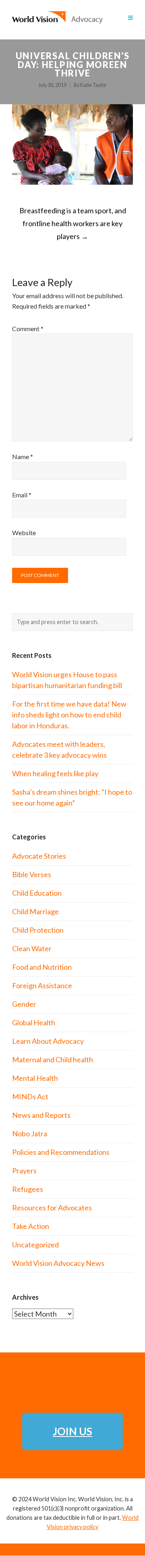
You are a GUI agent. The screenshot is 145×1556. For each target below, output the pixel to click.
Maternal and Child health (52, 1059)
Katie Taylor (93, 85)
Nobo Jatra (29, 1133)
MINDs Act (30, 1096)
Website (24, 532)
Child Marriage (35, 911)
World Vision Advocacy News (58, 1263)
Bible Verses (31, 874)
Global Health (33, 1022)
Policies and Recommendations (61, 1152)
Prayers (24, 1170)
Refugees (27, 1189)
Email (21, 495)
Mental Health (35, 1078)
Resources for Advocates (52, 1207)
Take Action (30, 1226)
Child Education (37, 892)
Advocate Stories (39, 855)
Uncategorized (35, 1244)
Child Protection (38, 929)
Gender (24, 1004)
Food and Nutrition (42, 966)
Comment (28, 328)
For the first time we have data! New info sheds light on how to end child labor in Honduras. (69, 714)
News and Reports (41, 1115)
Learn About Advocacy (48, 1041)
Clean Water (32, 948)
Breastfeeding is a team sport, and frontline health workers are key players (72, 223)
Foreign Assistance (42, 985)
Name (22, 456)
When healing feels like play (55, 773)
